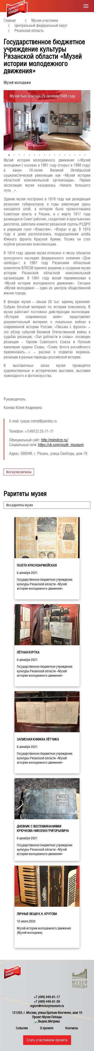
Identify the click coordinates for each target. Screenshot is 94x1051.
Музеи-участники (44, 20)
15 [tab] (80, 155)
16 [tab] (85, 155)
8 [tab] (44, 155)
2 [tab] (14, 155)
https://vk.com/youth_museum (61, 444)
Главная (10, 20)
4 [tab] (24, 155)
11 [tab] (59, 155)
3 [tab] (19, 155)
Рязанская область (29, 30)
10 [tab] (54, 155)
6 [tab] (34, 155)
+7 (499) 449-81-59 (47, 1001)
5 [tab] (29, 155)
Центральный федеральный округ (40, 25)
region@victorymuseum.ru (47, 1006)
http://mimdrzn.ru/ (54, 440)
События (22, 1028)
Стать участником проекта (47, 1040)
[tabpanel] (47, 120)
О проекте (46, 1028)
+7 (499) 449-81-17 (47, 997)
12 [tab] (65, 155)
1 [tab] (9, 155)
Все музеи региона (18, 472)
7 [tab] (39, 155)
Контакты (71, 1028)
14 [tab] (75, 155)
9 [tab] (49, 155)
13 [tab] (70, 155)
